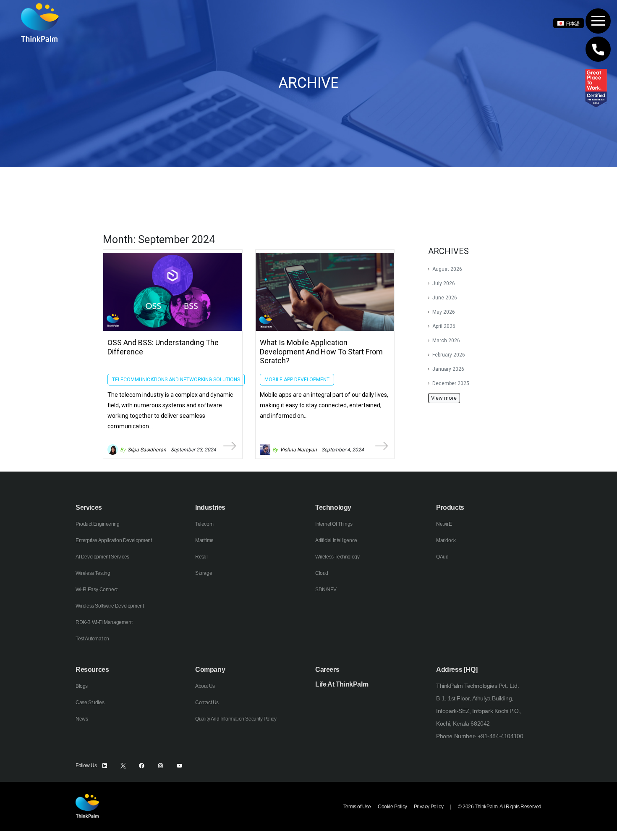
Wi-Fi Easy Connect (97, 589)
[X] (123, 765)
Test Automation (92, 639)
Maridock (446, 540)
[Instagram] (160, 766)
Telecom (204, 524)
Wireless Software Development (110, 606)
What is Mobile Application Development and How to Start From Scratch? (321, 351)
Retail (201, 557)
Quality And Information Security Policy (235, 719)
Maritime (204, 540)
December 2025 (450, 383)
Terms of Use (357, 807)
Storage (203, 573)
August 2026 (447, 269)
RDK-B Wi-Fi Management (104, 622)
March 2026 (446, 340)
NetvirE (444, 524)
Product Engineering (97, 524)
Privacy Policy (428, 807)
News (82, 719)
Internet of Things (334, 524)
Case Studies (90, 702)
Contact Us (207, 702)
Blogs (82, 686)
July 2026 (443, 283)
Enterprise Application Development (114, 540)
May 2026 (443, 312)
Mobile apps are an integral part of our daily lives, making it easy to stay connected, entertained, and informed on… (324, 405)
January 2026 (448, 369)
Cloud (321, 573)
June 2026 (444, 298)
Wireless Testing (93, 573)
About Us (205, 686)
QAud (442, 557)
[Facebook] (142, 766)
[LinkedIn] (105, 766)
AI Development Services (102, 557)
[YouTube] (179, 766)
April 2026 (443, 326)
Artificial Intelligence (336, 540)
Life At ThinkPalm (341, 684)
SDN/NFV (325, 589)
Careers (327, 669)
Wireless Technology (337, 557)
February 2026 (448, 355)
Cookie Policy (392, 807)
